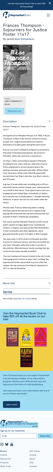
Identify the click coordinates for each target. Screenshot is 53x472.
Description (10, 121)
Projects (4, 462)
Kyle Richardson (24, 39)
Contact (33, 466)
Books (3, 451)
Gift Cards (34, 451)
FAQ (31, 462)
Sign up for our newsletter (12, 431)
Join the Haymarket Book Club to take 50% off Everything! (26, 5)
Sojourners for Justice (22, 298)
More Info (9, 283)
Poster (7, 99)
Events (3, 455)
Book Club (5, 466)
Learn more (11, 404)
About (32, 458)
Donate (32, 455)
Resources (5, 458)
